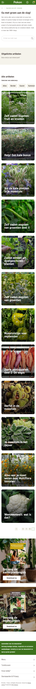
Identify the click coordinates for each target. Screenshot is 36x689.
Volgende (33, 529)
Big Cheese (15, 685)
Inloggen (28, 2)
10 (29, 529)
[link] (18, 107)
